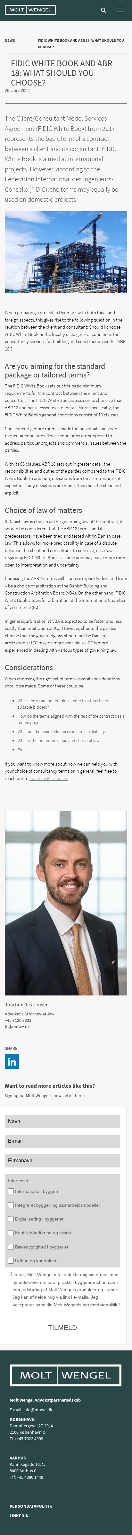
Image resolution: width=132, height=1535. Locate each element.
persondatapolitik (100, 1304)
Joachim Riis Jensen (48, 778)
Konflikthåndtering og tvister (43, 1233)
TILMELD (62, 1327)
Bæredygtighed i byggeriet (41, 1246)
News (10, 40)
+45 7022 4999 (30, 1438)
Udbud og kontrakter (36, 1260)
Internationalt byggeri (36, 1191)
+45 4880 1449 (30, 1477)
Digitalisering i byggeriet (39, 1219)
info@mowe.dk (37, 1409)
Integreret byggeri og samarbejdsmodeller (57, 1205)
